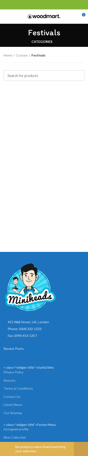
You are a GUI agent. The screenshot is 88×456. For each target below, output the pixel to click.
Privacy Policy (13, 372)
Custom (22, 55)
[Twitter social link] (11, 5)
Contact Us (12, 397)
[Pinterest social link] (17, 5)
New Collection (15, 437)
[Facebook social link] (6, 5)
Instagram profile (16, 429)
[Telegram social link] (28, 5)
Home (8, 55)
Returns (9, 380)
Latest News (13, 405)
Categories (41, 41)
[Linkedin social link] (22, 5)
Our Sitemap (13, 413)
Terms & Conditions (18, 388)
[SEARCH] (78, 75)
